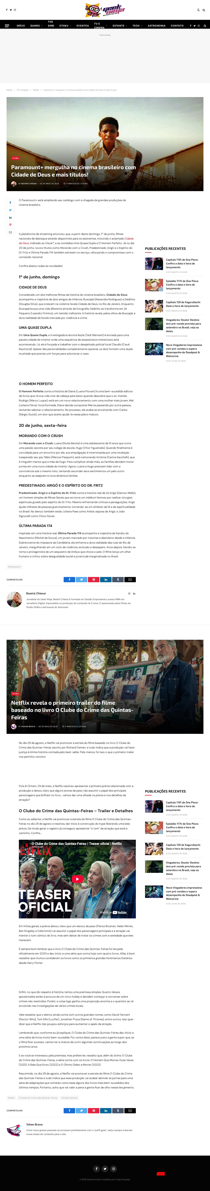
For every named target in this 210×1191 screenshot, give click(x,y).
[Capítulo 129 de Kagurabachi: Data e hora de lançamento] (154, 306)
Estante (118, 25)
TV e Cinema (99, 25)
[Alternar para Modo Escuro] (198, 10)
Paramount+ (14, 566)
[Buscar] (203, 10)
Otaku (63, 25)
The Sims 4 (51, 25)
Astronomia (157, 25)
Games (35, 25)
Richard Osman (69, 1097)
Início (21, 25)
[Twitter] (10, 210)
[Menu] (7, 26)
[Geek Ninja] (105, 10)
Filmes (15, 158)
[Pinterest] (10, 224)
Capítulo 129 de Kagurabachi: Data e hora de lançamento (183, 303)
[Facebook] (10, 202)
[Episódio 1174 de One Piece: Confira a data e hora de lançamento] (154, 285)
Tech (136, 25)
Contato (177, 25)
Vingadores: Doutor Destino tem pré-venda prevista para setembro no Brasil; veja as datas (183, 325)
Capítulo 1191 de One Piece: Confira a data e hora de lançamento (182, 263)
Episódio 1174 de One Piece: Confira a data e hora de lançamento (182, 284)
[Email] (10, 232)
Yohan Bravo (28, 726)
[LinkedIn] (10, 217)
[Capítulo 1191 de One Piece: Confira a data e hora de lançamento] (154, 264)
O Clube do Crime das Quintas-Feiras (38, 1097)
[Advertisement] (105, 57)
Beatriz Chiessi (29, 183)
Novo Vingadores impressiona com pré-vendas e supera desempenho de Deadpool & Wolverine (184, 350)
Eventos (83, 25)
